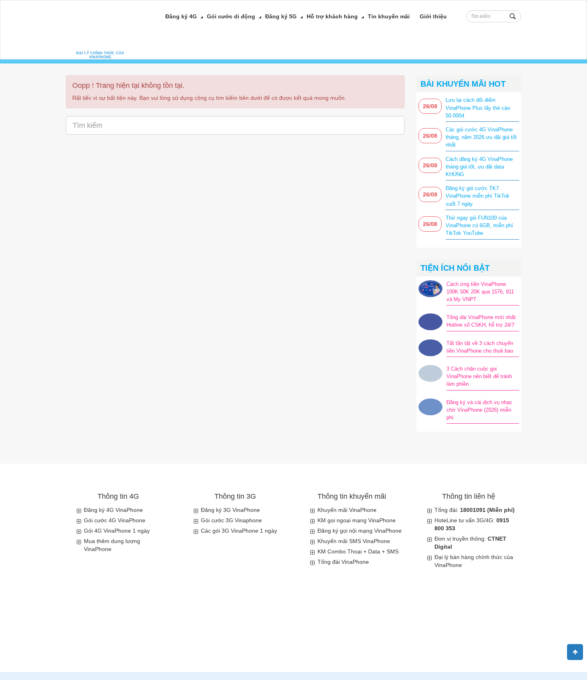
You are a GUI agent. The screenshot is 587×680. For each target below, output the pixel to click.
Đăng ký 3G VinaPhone (230, 510)
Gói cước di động (231, 16)
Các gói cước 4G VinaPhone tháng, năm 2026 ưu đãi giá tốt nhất (481, 137)
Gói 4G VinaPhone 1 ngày (117, 530)
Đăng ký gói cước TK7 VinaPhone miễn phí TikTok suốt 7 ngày (478, 195)
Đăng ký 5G (281, 16)
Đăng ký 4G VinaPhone (113, 510)
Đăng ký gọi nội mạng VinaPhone (359, 530)
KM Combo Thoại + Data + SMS (358, 551)
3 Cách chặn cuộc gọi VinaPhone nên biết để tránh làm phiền (479, 376)
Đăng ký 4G (181, 16)
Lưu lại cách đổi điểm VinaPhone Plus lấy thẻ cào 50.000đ (478, 107)
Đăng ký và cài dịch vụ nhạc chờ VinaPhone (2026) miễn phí (479, 409)
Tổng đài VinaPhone (343, 562)
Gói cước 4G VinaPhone (114, 520)
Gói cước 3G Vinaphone (231, 520)
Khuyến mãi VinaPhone (347, 510)
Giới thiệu (433, 16)
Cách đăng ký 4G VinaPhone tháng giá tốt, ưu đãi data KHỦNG (479, 166)
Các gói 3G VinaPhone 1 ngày (239, 530)
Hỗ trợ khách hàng (332, 16)
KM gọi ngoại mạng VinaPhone (356, 520)
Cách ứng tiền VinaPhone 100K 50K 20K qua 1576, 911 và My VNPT (480, 291)
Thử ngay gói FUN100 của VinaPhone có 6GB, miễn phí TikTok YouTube (479, 225)
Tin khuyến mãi (389, 16)
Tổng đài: (474, 510)
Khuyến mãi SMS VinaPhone (353, 541)
